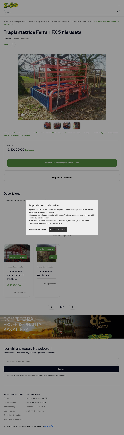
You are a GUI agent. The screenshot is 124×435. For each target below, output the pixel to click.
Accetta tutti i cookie (58, 229)
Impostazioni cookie (37, 229)
